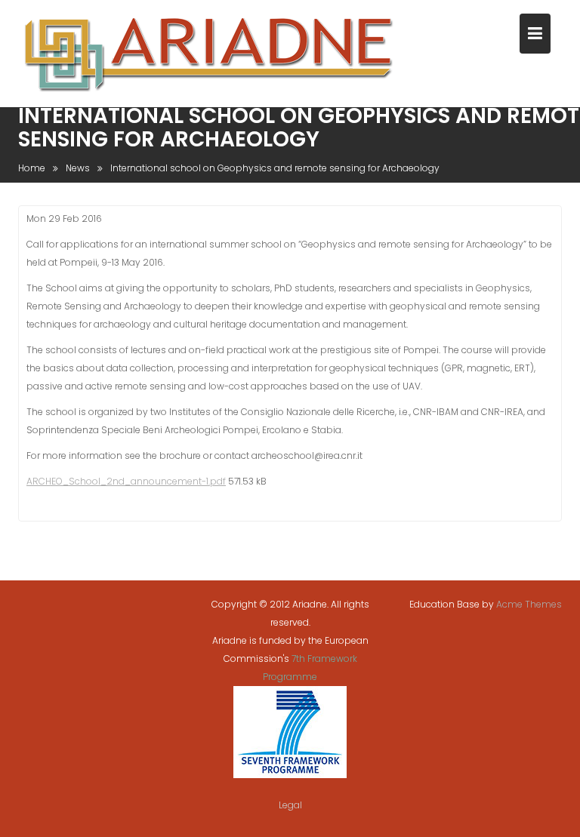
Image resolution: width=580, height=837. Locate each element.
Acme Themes (529, 604)
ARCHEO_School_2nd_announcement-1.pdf (126, 481)
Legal (290, 805)
